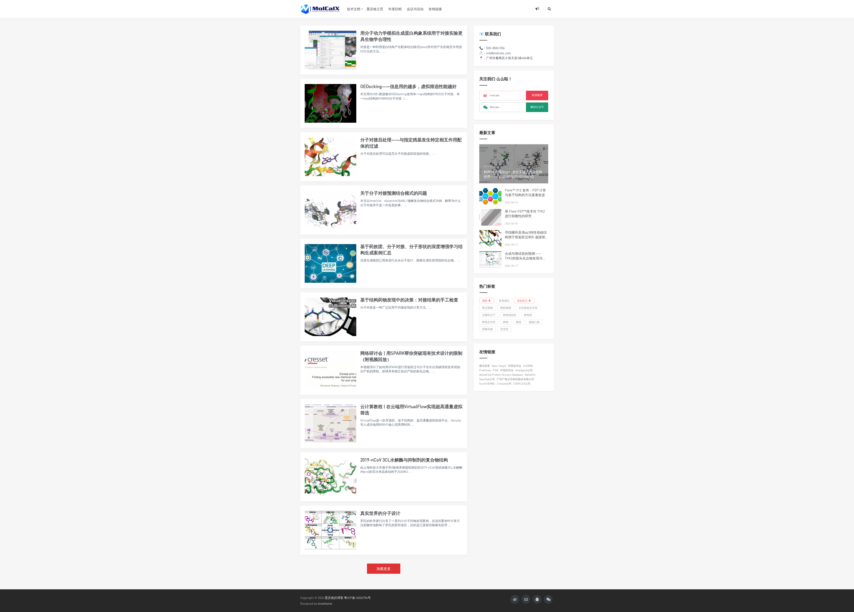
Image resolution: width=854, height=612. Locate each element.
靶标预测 (505, 307)
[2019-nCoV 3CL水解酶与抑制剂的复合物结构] (330, 476)
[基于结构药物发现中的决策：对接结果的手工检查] (330, 316)
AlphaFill (530, 374)
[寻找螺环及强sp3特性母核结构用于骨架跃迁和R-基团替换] (490, 238)
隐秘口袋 (534, 322)
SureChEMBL (487, 383)
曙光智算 (484, 365)
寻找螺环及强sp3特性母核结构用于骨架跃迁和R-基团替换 (526, 237)
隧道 (518, 322)
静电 (505, 322)
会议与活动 (415, 9)
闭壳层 (504, 329)
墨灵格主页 (375, 9)
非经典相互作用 (528, 307)
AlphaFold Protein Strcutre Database (501, 374)
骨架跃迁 (522, 300)
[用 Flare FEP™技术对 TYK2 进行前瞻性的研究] (490, 217)
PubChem (485, 370)
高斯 (484, 300)
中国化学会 (514, 365)
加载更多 (384, 568)
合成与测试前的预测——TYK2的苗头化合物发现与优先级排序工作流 (525, 258)
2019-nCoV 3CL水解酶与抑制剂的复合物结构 (404, 460)
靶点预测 (487, 307)
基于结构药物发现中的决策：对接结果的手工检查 (409, 300)
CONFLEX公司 (521, 383)
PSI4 (495, 370)
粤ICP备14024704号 (357, 598)
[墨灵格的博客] (320, 9)
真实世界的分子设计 (380, 513)
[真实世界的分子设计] (330, 530)
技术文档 (353, 9)
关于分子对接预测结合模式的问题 (393, 193)
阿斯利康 (487, 329)
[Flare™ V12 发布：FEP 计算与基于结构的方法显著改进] (490, 196)
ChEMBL (528, 365)
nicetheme (325, 603)
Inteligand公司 (524, 370)
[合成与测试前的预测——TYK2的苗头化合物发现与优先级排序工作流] (490, 259)
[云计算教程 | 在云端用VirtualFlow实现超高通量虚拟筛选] (330, 423)
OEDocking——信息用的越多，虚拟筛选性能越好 (408, 86)
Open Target (499, 365)
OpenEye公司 (487, 379)
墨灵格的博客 (334, 598)
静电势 (528, 315)
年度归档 (395, 9)
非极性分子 (488, 315)
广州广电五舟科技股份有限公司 (515, 379)
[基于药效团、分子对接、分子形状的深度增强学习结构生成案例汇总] (330, 263)
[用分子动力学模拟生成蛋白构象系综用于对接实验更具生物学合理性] (330, 50)
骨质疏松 (504, 300)
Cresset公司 (504, 383)
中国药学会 (507, 370)
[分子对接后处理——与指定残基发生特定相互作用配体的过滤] (330, 156)
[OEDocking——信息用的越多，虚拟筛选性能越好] (330, 103)
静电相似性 (509, 315)
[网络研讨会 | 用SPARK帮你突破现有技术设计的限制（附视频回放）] (330, 370)
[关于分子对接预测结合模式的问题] (330, 210)
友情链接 (435, 9)
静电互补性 (488, 322)
